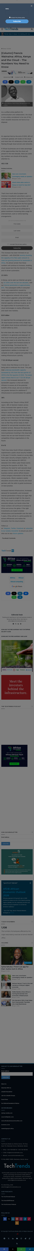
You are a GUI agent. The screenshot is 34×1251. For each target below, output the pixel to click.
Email (7, 9)
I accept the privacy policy (17, 17)
